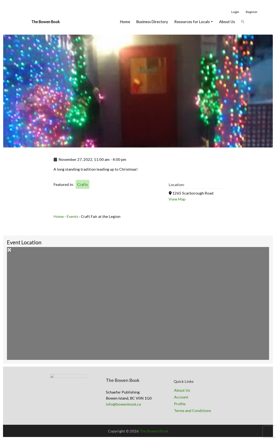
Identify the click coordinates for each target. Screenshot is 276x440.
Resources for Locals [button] (192, 21)
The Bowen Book (154, 431)
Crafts (82, 184)
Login (235, 12)
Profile (180, 403)
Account (181, 397)
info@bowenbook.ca (123, 404)
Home (125, 21)
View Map (177, 199)
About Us (227, 21)
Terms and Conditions (192, 410)
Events (72, 216)
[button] (243, 22)
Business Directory (152, 21)
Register (252, 12)
